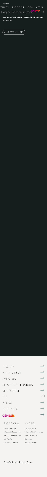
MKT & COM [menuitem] (18, 7)
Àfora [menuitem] (39, 7)
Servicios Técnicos (18, 385)
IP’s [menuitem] (29, 7)
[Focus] (6, 3)
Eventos (9, 379)
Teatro (8, 366)
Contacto (10, 409)
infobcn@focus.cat (12, 432)
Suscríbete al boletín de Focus (18, 462)
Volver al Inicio (15, 32)
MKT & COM (11, 391)
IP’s (19, 397)
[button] (43, 11)
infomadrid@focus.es (34, 432)
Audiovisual (12, 372)
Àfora (7, 403)
